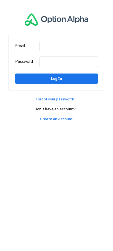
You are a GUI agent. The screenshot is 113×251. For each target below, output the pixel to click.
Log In (56, 78)
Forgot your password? (55, 99)
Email (20, 46)
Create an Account (56, 119)
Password (24, 61)
